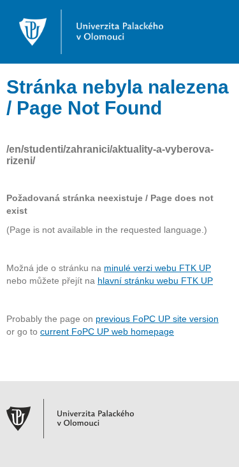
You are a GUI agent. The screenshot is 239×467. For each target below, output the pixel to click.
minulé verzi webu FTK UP (157, 268)
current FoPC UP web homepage (107, 331)
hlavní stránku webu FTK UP (155, 280)
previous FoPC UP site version (157, 319)
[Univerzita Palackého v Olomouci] (84, 31)
